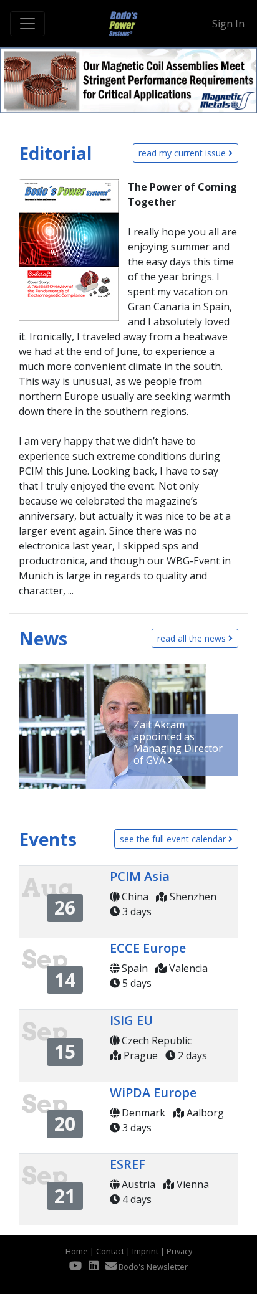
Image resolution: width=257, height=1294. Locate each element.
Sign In (228, 24)
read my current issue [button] (183, 153)
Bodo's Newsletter (152, 1266)
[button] (6, 80)
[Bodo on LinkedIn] (94, 1265)
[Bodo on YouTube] (75, 1265)
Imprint (145, 1251)
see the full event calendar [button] (174, 839)
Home (76, 1251)
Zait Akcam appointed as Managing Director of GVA (178, 743)
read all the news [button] (192, 638)
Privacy (179, 1251)
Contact (110, 1251)
